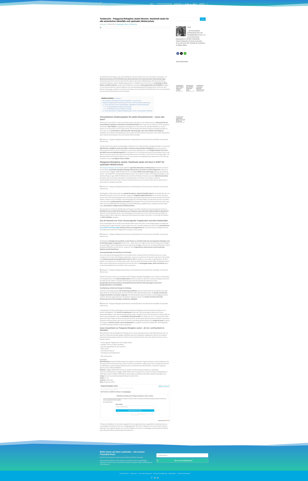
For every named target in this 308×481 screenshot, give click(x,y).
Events (187, 4)
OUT (168, 420)
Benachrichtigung (165, 386)
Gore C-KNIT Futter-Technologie (110, 227)
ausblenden (118, 98)
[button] (177, 53)
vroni (104, 24)
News (151, 4)
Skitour (126, 24)
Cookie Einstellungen (183, 473)
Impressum (133, 473)
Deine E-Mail (119, 404)
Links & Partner (124, 473)
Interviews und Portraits (164, 4)
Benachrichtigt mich (135, 410)
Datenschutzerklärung (141, 413)
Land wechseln (109, 389)
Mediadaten (172, 473)
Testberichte (177, 4)
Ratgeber (202, 4)
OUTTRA (151, 413)
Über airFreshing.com (145, 473)
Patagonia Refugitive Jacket (111, 168)
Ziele (194, 4)
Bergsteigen (120, 24)
